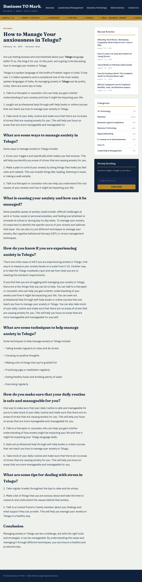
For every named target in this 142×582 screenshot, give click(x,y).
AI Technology (104, 111)
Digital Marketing (105, 134)
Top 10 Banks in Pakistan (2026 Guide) (114, 65)
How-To (100, 145)
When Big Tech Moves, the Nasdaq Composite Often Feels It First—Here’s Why (114, 42)
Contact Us (133, 8)
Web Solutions (117, 8)
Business (50, 8)
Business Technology (97, 8)
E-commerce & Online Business (111, 139)
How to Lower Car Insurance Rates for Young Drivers (114, 55)
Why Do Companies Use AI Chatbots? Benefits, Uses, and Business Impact (114, 86)
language (74, 56)
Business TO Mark (22, 6)
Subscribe (116, 187)
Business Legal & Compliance (110, 122)
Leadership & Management (70, 8)
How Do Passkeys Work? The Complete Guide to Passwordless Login (114, 75)
